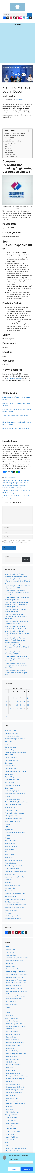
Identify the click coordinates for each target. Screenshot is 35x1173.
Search (7, 556)
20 (17, 705)
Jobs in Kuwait (9, 852)
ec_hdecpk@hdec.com (14, 378)
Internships (8, 835)
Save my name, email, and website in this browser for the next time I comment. (18, 542)
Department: (11, 146)
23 (28, 705)
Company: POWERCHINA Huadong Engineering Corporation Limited (14, 134)
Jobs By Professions (11, 1018)
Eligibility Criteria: (11, 143)
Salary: (9, 145)
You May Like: (11, 154)
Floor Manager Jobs (11, 810)
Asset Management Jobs (13, 736)
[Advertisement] (17, 44)
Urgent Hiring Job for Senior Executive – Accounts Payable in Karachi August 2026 (17, 581)
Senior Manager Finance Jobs (14, 907)
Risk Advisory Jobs (11, 896)
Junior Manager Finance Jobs (14, 866)
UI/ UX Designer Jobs (12, 916)
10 (6, 701)
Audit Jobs (8, 741)
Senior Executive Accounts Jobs (15, 905)
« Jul (6, 717)
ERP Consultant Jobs (12, 782)
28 (21, 708)
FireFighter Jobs (10, 807)
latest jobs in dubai (10, 480)
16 (28, 701)
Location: (10, 148)
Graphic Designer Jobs (12, 821)
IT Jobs (7, 838)
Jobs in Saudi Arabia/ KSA (13, 860)
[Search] (29, 15)
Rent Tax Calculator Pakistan (15, 1151)
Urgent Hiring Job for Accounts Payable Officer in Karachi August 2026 (16, 673)
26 (13, 708)
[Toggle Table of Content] (29, 130)
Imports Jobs (9, 830)
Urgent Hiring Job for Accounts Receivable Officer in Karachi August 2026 (17, 647)
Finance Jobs (9, 796)
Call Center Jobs (10, 747)
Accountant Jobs (10, 730)
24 (6, 708)
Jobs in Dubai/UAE (10, 478)
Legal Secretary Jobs (12, 868)
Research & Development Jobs (15, 893)
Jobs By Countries (11, 1115)
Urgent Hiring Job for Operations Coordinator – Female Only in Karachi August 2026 (17, 593)
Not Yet (14, 1169)
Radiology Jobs (10, 888)
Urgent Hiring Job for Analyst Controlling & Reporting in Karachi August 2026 (16, 616)
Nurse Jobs (8, 880)
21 (20, 705)
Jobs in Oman (9, 855)
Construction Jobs (11, 757)
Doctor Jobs (9, 774)
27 (17, 708)
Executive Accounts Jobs (13, 785)
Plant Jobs (8, 882)
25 (10, 708)
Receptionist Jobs (11, 891)
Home (7, 947)
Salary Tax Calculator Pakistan (15, 899)
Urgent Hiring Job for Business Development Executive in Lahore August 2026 (16, 666)
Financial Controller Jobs (13, 805)
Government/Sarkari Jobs (13, 818)
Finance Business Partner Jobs (15, 793)
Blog (6, 744)
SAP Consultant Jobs (12, 902)
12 (13, 701)
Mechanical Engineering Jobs (14, 877)
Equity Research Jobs (12, 780)
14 (21, 701)
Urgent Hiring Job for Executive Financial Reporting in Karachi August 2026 (17, 633)
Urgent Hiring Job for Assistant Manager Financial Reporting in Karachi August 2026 (15, 640)
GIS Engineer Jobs (11, 816)
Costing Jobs (9, 763)
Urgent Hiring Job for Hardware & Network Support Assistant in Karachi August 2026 (17, 659)
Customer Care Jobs (11, 766)
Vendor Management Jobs (13, 918)
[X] (30, 18)
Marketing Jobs (10, 874)
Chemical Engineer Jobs (13, 750)
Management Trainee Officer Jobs (16, 871)
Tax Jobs (8, 913)
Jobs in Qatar (9, 857)
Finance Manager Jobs (12, 799)
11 (9, 701)
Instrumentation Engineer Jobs (15, 832)
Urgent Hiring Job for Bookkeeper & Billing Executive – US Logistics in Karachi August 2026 (16, 605)
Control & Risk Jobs (11, 760)
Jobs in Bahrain (10, 843)
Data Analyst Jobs (11, 768)
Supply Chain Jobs (11, 910)
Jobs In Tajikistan (10, 863)
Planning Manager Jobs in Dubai (17, 483)
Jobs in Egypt (9, 849)
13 (17, 701)
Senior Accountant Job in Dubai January (15, 428)
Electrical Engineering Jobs (13, 777)
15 (24, 701)
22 (24, 705)
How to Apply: (9, 152)
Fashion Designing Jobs (12, 791)
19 (13, 705)
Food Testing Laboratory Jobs (14, 813)
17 (6, 705)
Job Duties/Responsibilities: (13, 141)
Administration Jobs (11, 733)
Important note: (13, 156)
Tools (6, 1145)
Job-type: (10, 150)
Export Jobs (9, 788)
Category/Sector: (11, 139)
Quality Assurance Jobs (12, 885)
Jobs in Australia (10, 841)
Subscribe (27, 1169)
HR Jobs (7, 824)
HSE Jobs (8, 827)
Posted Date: (10, 137)
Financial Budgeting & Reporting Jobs (17, 802)
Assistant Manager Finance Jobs (15, 739)
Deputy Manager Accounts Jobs (15, 771)
